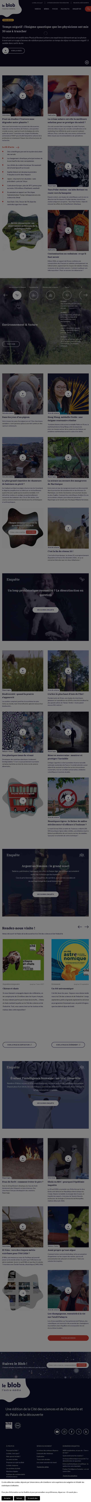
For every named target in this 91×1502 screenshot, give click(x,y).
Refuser (19, 1498)
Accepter (7, 1498)
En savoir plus (33, 1498)
